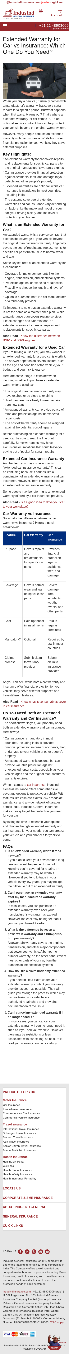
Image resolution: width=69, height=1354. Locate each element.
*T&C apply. (57, 1322)
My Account (56, 13)
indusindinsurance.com (17, 1291)
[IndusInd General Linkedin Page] (27, 1251)
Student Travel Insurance (18, 1137)
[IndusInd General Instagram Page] (40, 1251)
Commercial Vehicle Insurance (21, 1117)
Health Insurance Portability (19, 1178)
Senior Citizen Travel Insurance (22, 1145)
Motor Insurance (15, 1100)
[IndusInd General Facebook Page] (20, 1251)
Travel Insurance (15, 1124)
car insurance (36, 784)
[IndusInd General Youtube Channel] (47, 1251)
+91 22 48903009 (54, 25)
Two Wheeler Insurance (17, 1109)
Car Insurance (11, 1104)
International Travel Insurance (21, 1128)
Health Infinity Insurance (18, 1174)
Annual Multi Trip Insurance (19, 1150)
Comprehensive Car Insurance (21, 1113)
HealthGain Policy (13, 1161)
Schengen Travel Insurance (19, 1133)
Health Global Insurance (18, 1170)
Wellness (8, 1165)
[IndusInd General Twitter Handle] (33, 1251)
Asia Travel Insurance (16, 1141)
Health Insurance (15, 1157)
